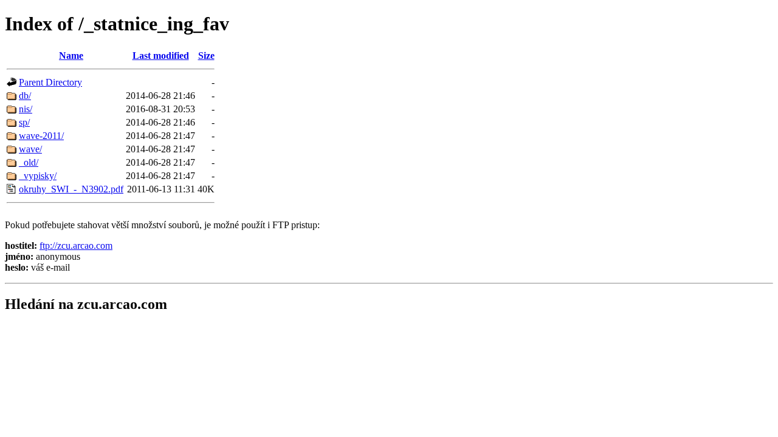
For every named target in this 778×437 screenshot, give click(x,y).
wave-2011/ (41, 135)
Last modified (161, 55)
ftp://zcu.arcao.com (76, 245)
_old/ (28, 162)
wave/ (30, 149)
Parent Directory (50, 82)
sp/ (24, 122)
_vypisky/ (38, 176)
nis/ (25, 109)
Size (206, 55)
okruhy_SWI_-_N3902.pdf (71, 189)
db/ (25, 95)
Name (71, 55)
